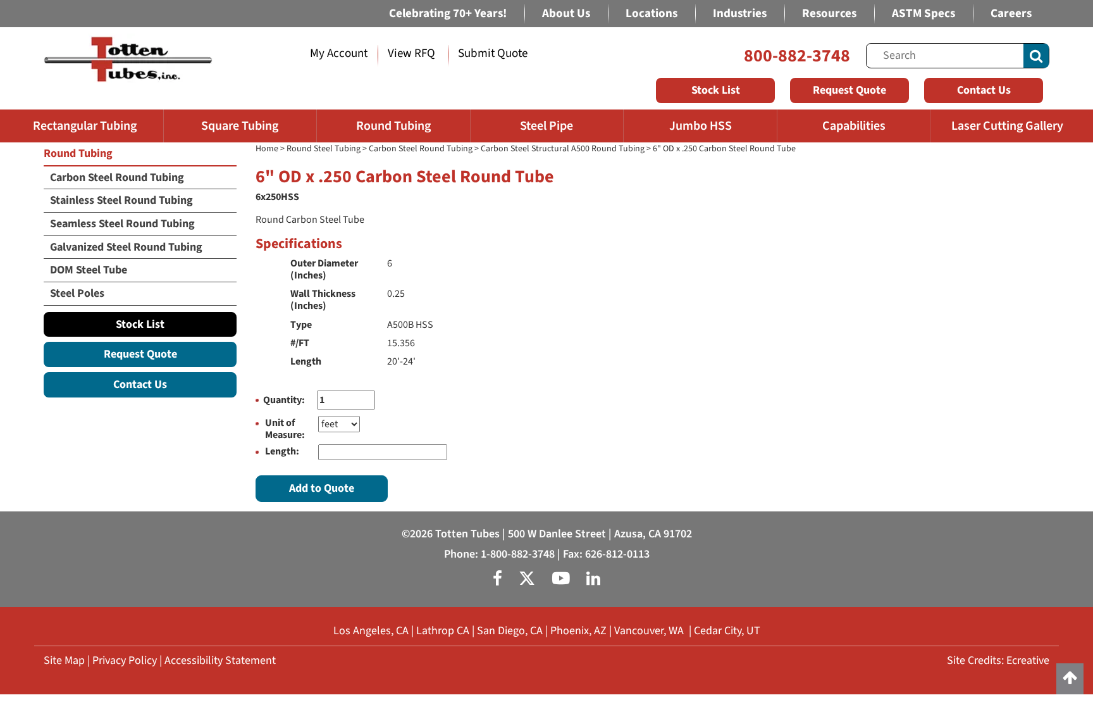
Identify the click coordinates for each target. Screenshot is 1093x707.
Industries (740, 13)
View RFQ (411, 53)
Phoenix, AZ (578, 631)
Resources (829, 13)
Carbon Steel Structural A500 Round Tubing (563, 148)
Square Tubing (239, 126)
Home (267, 148)
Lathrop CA (442, 631)
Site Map (64, 660)
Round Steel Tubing (324, 148)
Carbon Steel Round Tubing (420, 148)
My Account (338, 53)
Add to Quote (321, 488)
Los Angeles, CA (371, 631)
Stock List (715, 90)
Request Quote (849, 90)
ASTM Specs (923, 13)
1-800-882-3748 (518, 554)
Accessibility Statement (220, 660)
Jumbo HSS (700, 126)
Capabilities (854, 126)
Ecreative (1027, 660)
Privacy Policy (124, 660)
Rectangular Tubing (85, 126)
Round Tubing (393, 126)
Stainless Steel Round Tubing (121, 200)
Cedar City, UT (727, 631)
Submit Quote (493, 53)
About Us (566, 13)
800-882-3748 (797, 55)
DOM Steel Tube (88, 270)
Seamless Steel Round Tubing (122, 224)
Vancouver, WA (649, 631)
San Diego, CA (510, 631)
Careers (1011, 13)
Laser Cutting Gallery (1007, 126)
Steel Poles (77, 293)
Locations (651, 13)
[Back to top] (1070, 678)
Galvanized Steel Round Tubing (126, 247)
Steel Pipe (546, 126)
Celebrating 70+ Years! (448, 13)
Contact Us (984, 90)
